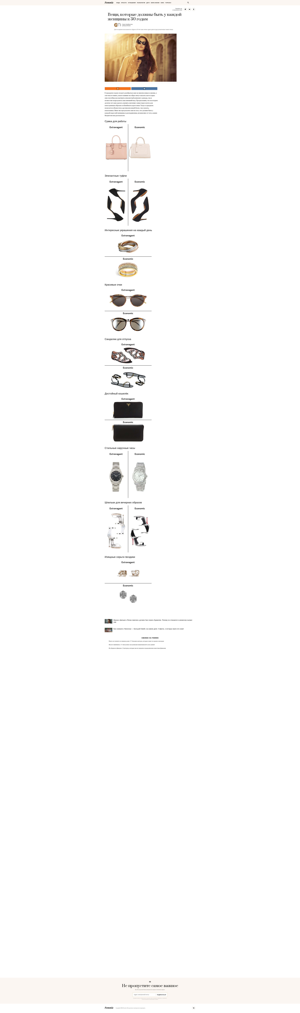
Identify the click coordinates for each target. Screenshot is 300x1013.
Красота (124, 2)
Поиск (188, 2)
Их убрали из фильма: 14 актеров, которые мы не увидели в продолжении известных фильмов (137, 648)
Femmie (113, 2)
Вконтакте (189, 9)
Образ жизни (155, 2)
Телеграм (185, 9)
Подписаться (161, 994)
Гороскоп (168, 2)
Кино (162, 2)
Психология (141, 2)
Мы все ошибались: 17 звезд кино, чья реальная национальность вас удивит (132, 644)
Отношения (132, 2)
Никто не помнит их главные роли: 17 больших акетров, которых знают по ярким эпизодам (136, 641)
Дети (148, 2)
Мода (118, 2)
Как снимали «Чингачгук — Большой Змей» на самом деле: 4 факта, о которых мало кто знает (148, 629)
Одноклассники (193, 9)
